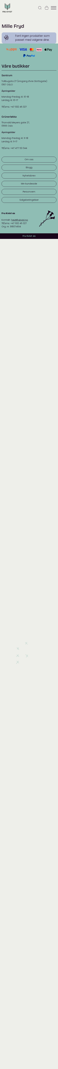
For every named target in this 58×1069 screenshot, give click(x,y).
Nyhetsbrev (29, 175)
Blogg (29, 167)
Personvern (29, 191)
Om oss (29, 159)
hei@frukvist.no (19, 219)
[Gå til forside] (7, 13)
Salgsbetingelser (29, 199)
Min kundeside (29, 183)
